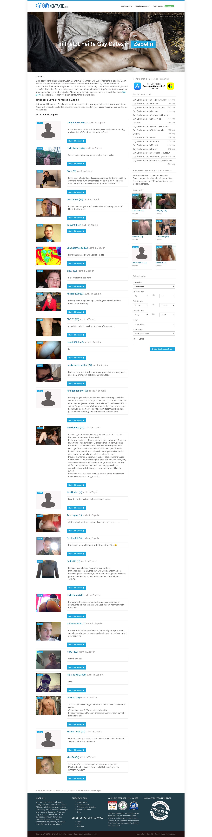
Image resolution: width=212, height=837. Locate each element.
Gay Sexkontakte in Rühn (154, 137)
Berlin (79, 821)
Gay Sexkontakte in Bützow (154, 103)
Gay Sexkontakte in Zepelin (91, 790)
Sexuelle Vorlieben (84, 809)
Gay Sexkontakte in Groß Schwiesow (154, 99)
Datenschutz (160, 834)
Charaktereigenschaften (86, 807)
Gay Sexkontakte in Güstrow (154, 141)
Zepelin (101, 122)
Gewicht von (138, 310)
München (80, 826)
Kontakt (150, 834)
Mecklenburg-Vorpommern (68, 790)
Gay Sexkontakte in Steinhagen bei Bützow (154, 132)
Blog (79, 812)
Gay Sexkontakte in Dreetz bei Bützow (154, 126)
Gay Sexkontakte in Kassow (154, 111)
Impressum (170, 834)
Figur (135, 320)
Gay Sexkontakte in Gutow (154, 149)
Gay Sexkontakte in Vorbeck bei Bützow (154, 153)
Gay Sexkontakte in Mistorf (154, 145)
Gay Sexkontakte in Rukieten (150, 156)
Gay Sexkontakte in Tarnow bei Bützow (154, 115)
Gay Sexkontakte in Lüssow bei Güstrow (154, 120)
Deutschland (50, 790)
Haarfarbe (138, 329)
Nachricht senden (75, 141)
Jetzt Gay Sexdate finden (163, 349)
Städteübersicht (142, 6)
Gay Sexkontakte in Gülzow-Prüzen (154, 107)
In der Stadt (138, 338)
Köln (78, 824)
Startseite (40, 790)
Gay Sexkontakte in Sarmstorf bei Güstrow (154, 160)
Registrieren (163, 6)
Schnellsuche (82, 802)
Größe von (138, 301)
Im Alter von (138, 291)
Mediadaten (140, 834)
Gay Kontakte (126, 6)
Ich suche (137, 282)
